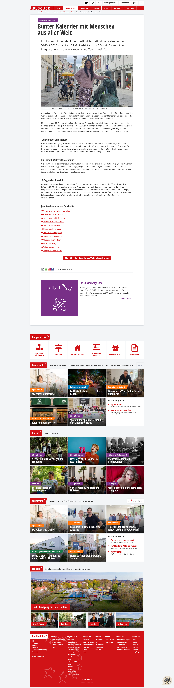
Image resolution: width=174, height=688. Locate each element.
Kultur (106, 8)
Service (85, 649)
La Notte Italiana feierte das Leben (85, 392)
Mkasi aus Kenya (50, 243)
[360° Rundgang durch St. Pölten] (87, 592)
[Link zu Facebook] (99, 3)
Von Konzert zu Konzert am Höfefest (84, 489)
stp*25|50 (130, 8)
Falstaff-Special (100, 644)
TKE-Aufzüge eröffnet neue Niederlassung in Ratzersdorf (123, 528)
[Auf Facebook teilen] (52, 269)
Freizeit (96, 8)
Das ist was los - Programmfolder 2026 (119, 365)
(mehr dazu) (126, 298)
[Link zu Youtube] (86, 3)
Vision (134, 639)
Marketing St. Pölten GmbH (123, 649)
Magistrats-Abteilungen (39, 354)
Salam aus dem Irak (51, 247)
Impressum (35, 652)
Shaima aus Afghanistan (53, 222)
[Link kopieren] (49, 269)
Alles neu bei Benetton (44, 422)
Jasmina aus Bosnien (52, 225)
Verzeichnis (125, 2)
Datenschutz (35, 647)
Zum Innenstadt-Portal (58, 365)
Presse (53, 647)
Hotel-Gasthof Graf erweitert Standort (85, 557)
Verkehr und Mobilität (73, 674)
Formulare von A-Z (72, 642)
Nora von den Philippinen (54, 218)
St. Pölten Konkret (56, 642)
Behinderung (71, 652)
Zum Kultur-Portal (51, 433)
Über (84, 652)
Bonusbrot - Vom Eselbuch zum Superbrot (124, 392)
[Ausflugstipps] (129, 620)
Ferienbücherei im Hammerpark (41, 489)
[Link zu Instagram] (92, 3)
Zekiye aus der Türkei (52, 251)
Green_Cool (135, 644)
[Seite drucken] (43, 269)
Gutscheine (86, 647)
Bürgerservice (70, 8)
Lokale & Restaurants (88, 644)
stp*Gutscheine (117, 552)
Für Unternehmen (121, 644)
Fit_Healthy (135, 649)
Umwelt (70, 669)
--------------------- (37, 654)
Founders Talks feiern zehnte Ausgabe (85, 528)
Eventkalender (99, 639)
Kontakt (34, 645)
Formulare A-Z (135, 354)
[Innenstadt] (101, 620)
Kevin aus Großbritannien (54, 214)
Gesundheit (70, 657)
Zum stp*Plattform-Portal (67, 501)
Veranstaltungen (72, 671)
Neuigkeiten (86, 639)
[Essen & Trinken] (44, 620)
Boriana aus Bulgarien (52, 236)
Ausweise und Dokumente (74, 647)
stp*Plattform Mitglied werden (124, 546)
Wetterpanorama (110, 2)
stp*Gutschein (117, 404)
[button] (166, 680)
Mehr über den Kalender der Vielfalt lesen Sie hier (87, 258)
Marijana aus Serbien (52, 240)
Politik (69, 659)
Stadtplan (58, 354)
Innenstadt (84, 8)
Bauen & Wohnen (77, 354)
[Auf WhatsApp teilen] (46, 269)
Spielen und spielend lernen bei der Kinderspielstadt (86, 421)
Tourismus (98, 649)
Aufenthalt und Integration (74, 644)
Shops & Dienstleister (88, 642)
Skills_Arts (135, 647)
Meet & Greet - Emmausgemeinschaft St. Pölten (46, 557)
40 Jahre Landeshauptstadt (58, 639)
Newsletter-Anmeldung (57, 644)
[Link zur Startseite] (42, 8)
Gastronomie (99, 647)
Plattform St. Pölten (122, 647)
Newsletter (35, 643)
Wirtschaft (117, 8)
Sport (97, 642)
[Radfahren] (72, 620)
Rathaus (70, 664)
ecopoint (52, 501)
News (58, 8)
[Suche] (139, 8)
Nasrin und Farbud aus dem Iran (56, 211)
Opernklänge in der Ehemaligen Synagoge (125, 489)
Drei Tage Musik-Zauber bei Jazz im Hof (84, 460)
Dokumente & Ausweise (96, 354)
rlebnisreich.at (90, 682)
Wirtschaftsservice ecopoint (122, 540)
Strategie (135, 642)
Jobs (134, 2)
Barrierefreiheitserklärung (39, 650)
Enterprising (136, 652)
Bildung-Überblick (72, 654)
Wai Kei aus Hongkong (52, 233)
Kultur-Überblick (110, 639)
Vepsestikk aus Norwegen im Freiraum (47, 460)
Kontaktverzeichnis (115, 354)
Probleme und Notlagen (73, 662)
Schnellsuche (71, 639)
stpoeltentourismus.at (82, 569)
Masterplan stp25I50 (86, 501)
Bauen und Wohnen (72, 649)
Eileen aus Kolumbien (52, 229)
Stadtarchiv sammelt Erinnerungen (119, 460)
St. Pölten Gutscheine (76, 365)
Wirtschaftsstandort (122, 642)
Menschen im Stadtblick (94, 365)
